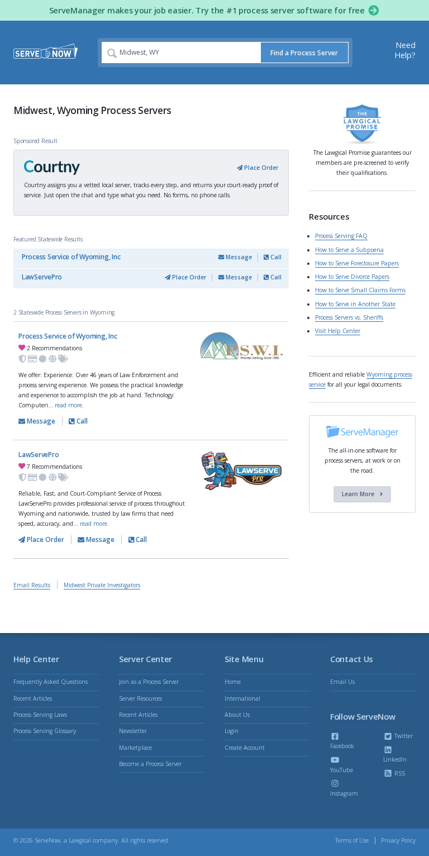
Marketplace (135, 748)
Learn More (359, 494)
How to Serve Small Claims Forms (360, 290)
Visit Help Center (337, 331)
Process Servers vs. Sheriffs (349, 317)
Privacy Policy (398, 840)
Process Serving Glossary (44, 731)
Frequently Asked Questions (50, 682)
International (242, 698)
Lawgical (80, 840)
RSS (399, 773)
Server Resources (140, 698)
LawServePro (42, 277)
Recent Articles (32, 698)
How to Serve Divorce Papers (352, 276)
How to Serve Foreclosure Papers (357, 263)
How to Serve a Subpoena (349, 250)
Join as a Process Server (149, 682)
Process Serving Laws (40, 715)
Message (238, 257)
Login (232, 731)
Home (233, 682)
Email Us (342, 682)
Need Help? (405, 50)
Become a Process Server (150, 764)
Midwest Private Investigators (102, 585)
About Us (237, 715)
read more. (69, 405)
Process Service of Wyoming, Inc (71, 256)
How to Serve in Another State (355, 304)
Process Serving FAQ (341, 236)
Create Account (245, 748)
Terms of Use (352, 840)
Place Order (260, 168)
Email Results (31, 585)
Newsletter (133, 731)
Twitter (403, 736)
